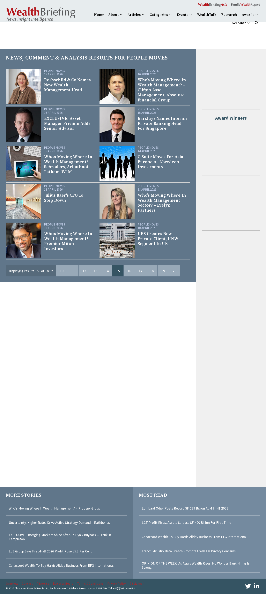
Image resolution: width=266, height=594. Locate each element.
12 (84, 271)
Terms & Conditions (90, 583)
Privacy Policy (116, 583)
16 (129, 271)
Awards (248, 14)
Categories (159, 14)
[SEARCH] (256, 23)
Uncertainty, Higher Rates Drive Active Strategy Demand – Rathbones (59, 522)
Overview (12, 583)
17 (140, 271)
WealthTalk (206, 14)
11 (73, 271)
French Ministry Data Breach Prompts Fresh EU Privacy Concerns (189, 551)
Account (239, 23)
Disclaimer (136, 583)
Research (229, 14)
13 (95, 271)
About (114, 14)
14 (107, 271)
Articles (135, 14)
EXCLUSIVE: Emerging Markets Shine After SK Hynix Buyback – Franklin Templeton (60, 537)
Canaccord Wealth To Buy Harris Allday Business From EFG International (61, 565)
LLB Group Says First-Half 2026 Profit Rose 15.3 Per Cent (50, 551)
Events (183, 14)
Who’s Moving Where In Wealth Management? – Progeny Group (54, 508)
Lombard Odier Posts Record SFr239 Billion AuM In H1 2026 (185, 508)
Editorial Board (63, 583)
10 (61, 271)
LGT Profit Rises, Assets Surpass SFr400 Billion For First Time (187, 522)
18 (152, 271)
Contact (27, 583)
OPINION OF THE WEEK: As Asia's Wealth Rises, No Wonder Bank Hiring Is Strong (195, 565)
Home (99, 14)
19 (163, 271)
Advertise (43, 583)
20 (174, 271)
